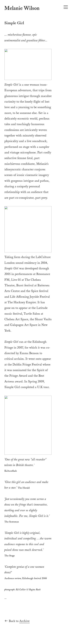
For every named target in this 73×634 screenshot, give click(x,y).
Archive (24, 621)
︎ (66, 7)
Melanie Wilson (22, 8)
